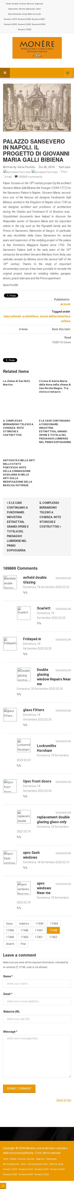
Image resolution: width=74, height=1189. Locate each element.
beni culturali (12, 316)
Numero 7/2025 (24, 30)
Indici (38, 9)
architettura (30, 316)
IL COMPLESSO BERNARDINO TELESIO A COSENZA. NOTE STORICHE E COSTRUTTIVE (18, 427)
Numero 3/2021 (38, 19)
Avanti (10, 943)
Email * (7, 994)
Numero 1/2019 (10, 19)
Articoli (65, 304)
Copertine (39, 4)
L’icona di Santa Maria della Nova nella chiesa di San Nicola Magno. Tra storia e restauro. (55, 386)
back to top (64, 1100)
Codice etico (13, 9)
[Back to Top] (3, 1186)
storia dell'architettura (55, 316)
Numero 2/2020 (24, 19)
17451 (39, 937)
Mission (30, 4)
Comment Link (63, 578)
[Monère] (37, 48)
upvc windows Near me (44, 888)
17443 (39, 923)
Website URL (11, 1011)
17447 (39, 930)
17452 (53, 937)
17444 (54, 923)
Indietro (24, 923)
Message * (10, 1031)
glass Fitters (33, 710)
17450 (24, 937)
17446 (24, 930)
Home (8, 4)
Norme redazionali (27, 9)
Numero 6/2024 (38, 24)
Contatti (15, 4)
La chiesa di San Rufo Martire (16, 383)
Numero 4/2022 (10, 24)
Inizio (9, 923)
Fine (23, 943)
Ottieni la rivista (34, 14)
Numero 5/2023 (24, 24)
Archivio (22, 4)
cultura (65, 321)
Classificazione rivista (17, 14)
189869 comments (30, 176)
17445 (10, 930)
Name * (8, 976)
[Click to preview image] (37, 107)
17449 (10, 937)
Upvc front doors (37, 781)
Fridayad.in (32, 639)
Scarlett (44, 608)
